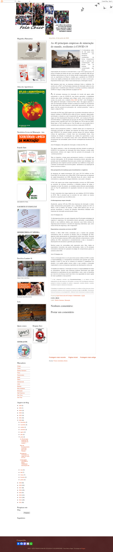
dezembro (23, 422)
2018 (20, 485)
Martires (19, 386)
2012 (20, 500)
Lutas (18, 384)
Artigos (19, 366)
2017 (20, 487)
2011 (20, 502)
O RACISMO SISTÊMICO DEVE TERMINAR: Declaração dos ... (24, 463)
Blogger (83, 548)
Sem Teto (19, 397)
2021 (20, 418)
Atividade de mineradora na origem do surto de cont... (24, 455)
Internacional (20, 381)
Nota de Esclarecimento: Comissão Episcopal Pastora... (25, 448)
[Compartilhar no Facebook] (57, 298)
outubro (22, 427)
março (22, 475)
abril (21, 472)
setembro (23, 429)
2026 (20, 405)
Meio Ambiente (21, 388)
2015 (20, 492)
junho (21, 437)
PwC (80, 89)
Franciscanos (20, 375)
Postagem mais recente (57, 357)
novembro (23, 424)
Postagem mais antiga (88, 357)
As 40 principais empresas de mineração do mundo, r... (24, 441)
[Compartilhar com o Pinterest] (58, 298)
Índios (18, 379)
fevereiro (22, 477)
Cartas (19, 368)
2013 (20, 497)
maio (21, 470)
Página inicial (73, 357)
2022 (20, 415)
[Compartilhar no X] (55, 298)
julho (21, 434)
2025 (20, 408)
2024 (20, 410)
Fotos (18, 372)
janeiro (22, 479)
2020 (20, 420)
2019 (20, 482)
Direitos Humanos (59, 300)
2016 (20, 490)
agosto (22, 432)
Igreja (18, 377)
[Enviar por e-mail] (52, 298)
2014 (20, 495)
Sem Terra (20, 395)
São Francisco (21, 393)
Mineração (67, 300)
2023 (20, 413)
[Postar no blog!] (53, 298)
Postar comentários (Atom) (60, 361)
